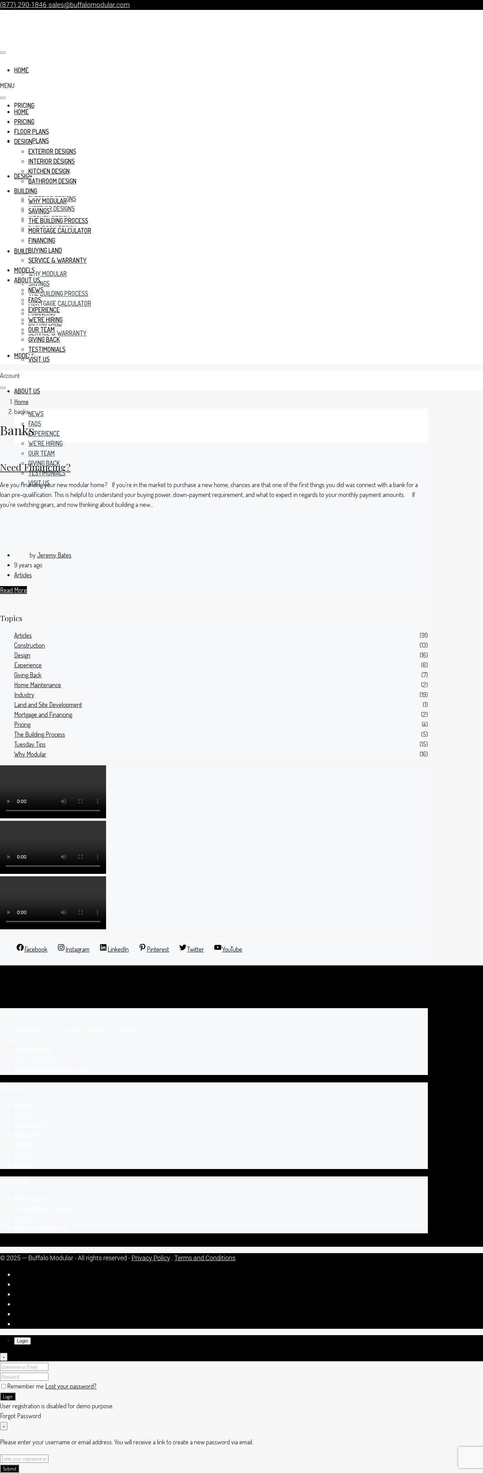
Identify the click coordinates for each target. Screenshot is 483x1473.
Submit (9, 1469)
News (35, 413)
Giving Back (44, 339)
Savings (39, 211)
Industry (24, 694)
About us (27, 391)
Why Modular (47, 273)
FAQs (34, 423)
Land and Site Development (48, 704)
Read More (13, 590)
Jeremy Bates (54, 555)
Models (24, 356)
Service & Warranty (57, 333)
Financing (41, 240)
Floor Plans (31, 131)
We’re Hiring (45, 443)
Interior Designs (51, 208)
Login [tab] (22, 1341)
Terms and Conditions (204, 1258)
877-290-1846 (33, 1040)
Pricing (24, 105)
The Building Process (58, 293)
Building (25, 251)
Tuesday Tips (30, 744)
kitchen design (49, 171)
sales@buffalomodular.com (52, 1070)
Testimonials (46, 349)
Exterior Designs (52, 151)
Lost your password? (71, 1386)
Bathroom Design (52, 181)
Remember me (26, 1386)
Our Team (41, 453)
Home (21, 112)
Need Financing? (35, 467)
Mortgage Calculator (59, 303)
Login (8, 1396)
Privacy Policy (151, 1258)
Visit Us (39, 359)
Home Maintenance (37, 685)
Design (23, 141)
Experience (44, 433)
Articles (23, 575)
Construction (29, 645)
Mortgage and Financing (43, 714)
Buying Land (45, 250)
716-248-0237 (33, 1050)
